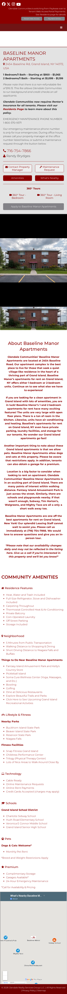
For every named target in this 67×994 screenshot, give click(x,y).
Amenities (17, 178)
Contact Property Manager (19, 168)
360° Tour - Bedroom (19, 196)
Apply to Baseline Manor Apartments (33, 206)
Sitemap (41, 990)
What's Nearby (50, 178)
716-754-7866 (19, 151)
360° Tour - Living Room (51, 196)
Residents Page (13, 109)
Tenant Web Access (31, 19)
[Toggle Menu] (61, 27)
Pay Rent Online (54, 19)
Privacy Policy (29, 990)
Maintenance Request (50, 168)
